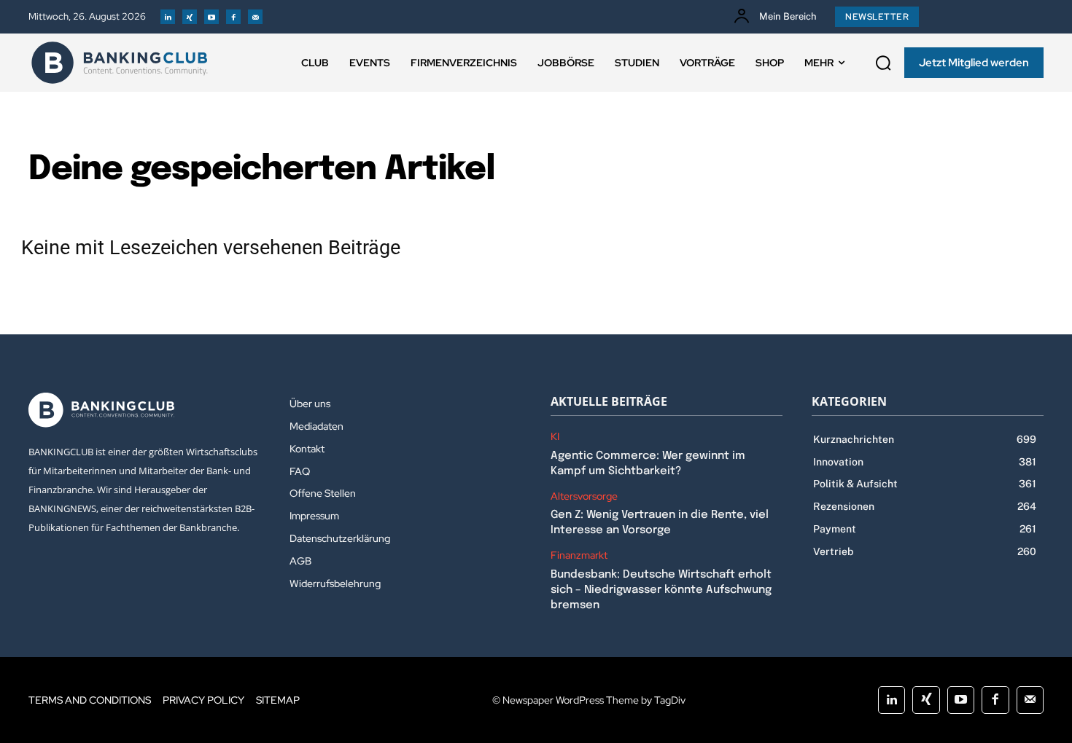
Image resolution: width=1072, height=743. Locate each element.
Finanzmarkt (579, 555)
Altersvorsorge (584, 496)
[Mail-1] (255, 16)
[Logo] (119, 62)
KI (555, 437)
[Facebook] (233, 16)
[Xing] (189, 16)
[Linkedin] (167, 16)
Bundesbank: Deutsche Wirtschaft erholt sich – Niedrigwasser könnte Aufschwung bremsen (661, 590)
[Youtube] (211, 16)
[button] (883, 63)
